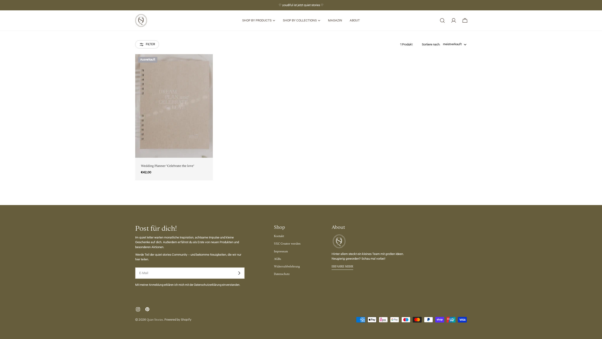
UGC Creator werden (287, 243)
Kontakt (279, 236)
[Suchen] (442, 20)
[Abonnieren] (239, 273)
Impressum (281, 251)
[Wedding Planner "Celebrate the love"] (174, 106)
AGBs (277, 259)
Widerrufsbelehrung (287, 266)
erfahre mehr (342, 266)
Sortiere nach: (431, 44)
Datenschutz (282, 274)
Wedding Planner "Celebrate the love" (167, 166)
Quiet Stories (155, 319)
